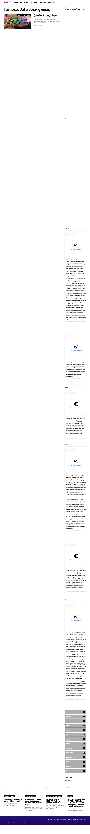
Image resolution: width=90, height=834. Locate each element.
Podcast (51, 2)
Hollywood (12, 796)
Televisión (43, 2)
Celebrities (18, 2)
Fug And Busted (75, 321)
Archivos (75, 819)
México (28, 15)
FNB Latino (24, 15)
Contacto (49, 819)
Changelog (63, 819)
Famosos (70, 819)
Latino (26, 2)
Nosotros (56, 819)
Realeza (59, 796)
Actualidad (33, 2)
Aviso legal (82, 819)
